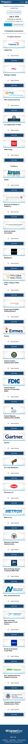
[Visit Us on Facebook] (12, 737)
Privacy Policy (12, 740)
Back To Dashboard (14, 12)
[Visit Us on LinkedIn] (15, 737)
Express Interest (15, 55)
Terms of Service (21, 740)
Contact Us (5, 740)
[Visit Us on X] (14, 737)
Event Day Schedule (18, 24)
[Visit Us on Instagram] (11, 737)
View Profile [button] (14, 60)
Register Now (8, 24)
